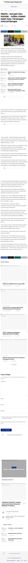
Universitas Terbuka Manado (12, 511)
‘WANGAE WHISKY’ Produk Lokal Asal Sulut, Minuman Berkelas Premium (11, 504)
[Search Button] (26, 2)
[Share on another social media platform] (24, 31)
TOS (22, 560)
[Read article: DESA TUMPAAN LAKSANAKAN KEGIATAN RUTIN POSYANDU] (4, 85)
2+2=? (2, 423)
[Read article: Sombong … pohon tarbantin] (4, 529)
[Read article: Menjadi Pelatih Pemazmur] (4, 535)
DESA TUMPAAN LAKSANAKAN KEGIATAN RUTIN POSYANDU (16, 84)
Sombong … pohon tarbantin (15, 528)
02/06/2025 (11, 80)
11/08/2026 (11, 535)
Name (2, 398)
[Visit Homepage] (14, 2)
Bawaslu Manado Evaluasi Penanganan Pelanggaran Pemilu (16, 90)
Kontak (25, 560)
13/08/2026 (11, 530)
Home (2, 10)
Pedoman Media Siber (11, 560)
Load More (14, 364)
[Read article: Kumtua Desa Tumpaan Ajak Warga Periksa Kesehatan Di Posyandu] (4, 79)
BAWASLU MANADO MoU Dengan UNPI (13, 284)
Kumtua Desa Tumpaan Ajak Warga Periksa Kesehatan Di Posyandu (17, 78)
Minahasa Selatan (6, 305)
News (5, 10)
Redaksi (6, 26)
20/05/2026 (14, 472)
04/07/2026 (11, 541)
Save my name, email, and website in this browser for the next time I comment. (14, 417)
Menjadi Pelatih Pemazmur (15, 533)
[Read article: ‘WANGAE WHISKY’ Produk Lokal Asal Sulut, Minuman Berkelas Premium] (14, 491)
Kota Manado (5, 355)
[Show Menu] (1, 2)
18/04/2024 (11, 92)
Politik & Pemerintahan (12, 10)
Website (3, 410)
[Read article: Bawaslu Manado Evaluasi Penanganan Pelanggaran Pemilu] (4, 91)
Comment (3, 381)
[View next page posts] (15, 545)
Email (2, 404)
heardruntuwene (7, 285)
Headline (4, 330)
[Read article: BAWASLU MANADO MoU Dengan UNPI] (4, 74)
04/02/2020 (13, 26)
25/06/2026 (11, 75)
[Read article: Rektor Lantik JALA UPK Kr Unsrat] (14, 468)
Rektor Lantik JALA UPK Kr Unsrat (14, 469)
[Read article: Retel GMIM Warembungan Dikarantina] (4, 540)
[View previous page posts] (13, 545)
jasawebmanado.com (16, 557)
